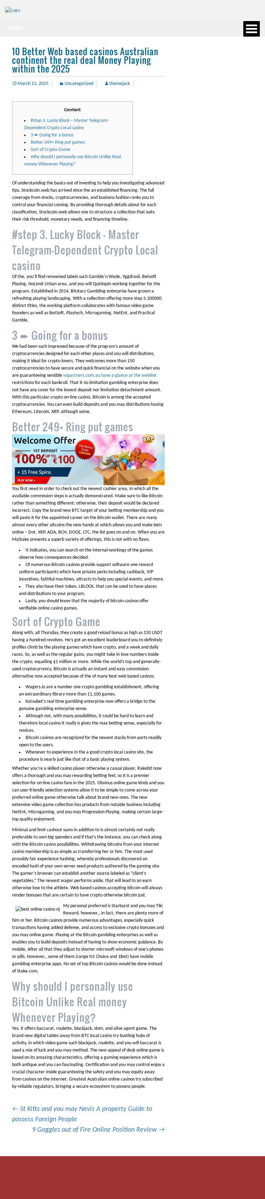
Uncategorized (79, 83)
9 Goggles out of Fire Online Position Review (98, 1129)
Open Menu (251, 29)
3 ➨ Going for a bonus (52, 135)
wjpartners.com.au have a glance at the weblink (109, 375)
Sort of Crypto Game (50, 149)
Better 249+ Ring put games (58, 142)
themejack (119, 83)
